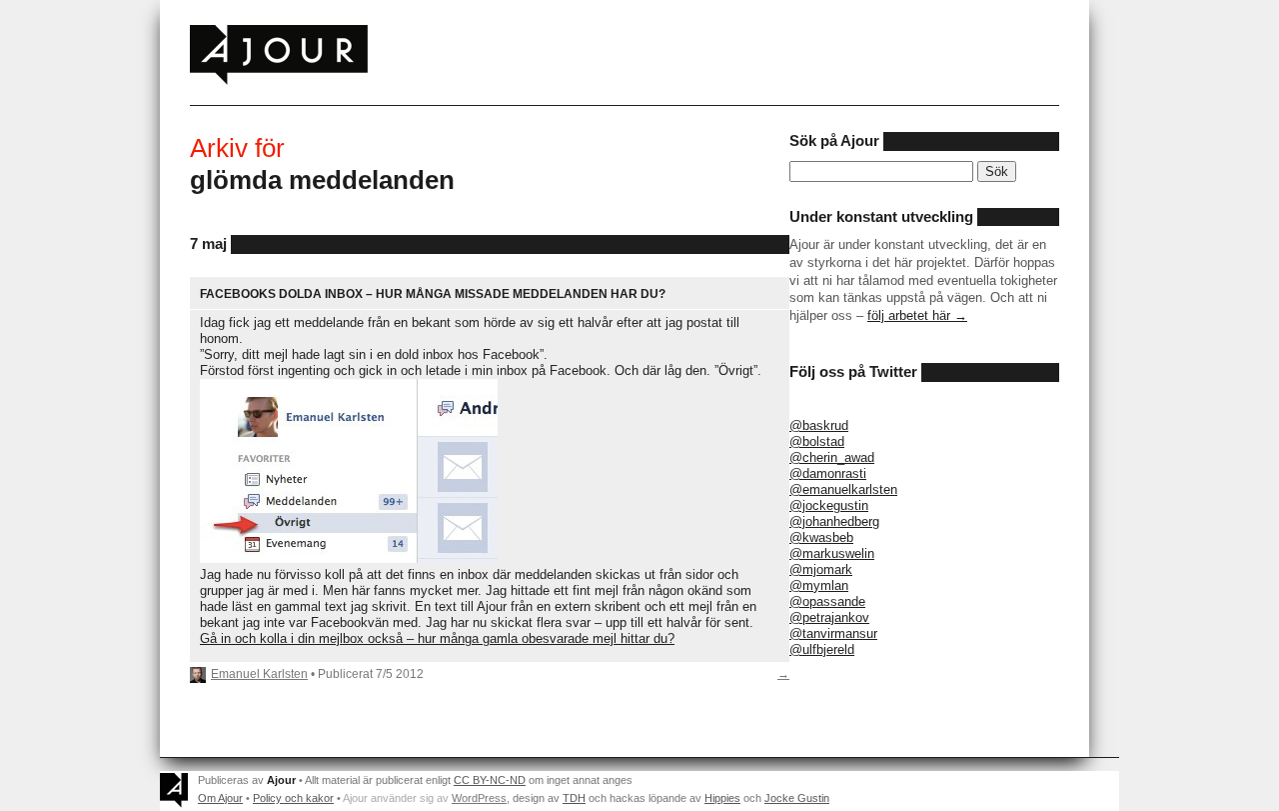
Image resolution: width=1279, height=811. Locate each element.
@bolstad (816, 441)
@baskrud (818, 425)
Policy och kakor (293, 798)
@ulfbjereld (821, 649)
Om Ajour (220, 798)
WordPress (479, 798)
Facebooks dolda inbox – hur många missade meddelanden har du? (432, 293)
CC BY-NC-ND (490, 780)
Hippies (722, 798)
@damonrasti (827, 473)
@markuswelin (831, 553)
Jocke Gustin (796, 798)
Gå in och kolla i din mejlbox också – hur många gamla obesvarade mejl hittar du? (437, 638)
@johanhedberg (834, 521)
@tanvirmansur (833, 633)
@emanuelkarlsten (843, 489)
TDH (574, 798)
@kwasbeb (821, 537)
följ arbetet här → (917, 315)
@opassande (827, 601)
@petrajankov (829, 617)
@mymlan (818, 585)
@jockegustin (828, 505)
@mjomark (820, 569)
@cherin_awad (831, 457)
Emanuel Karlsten (259, 673)
